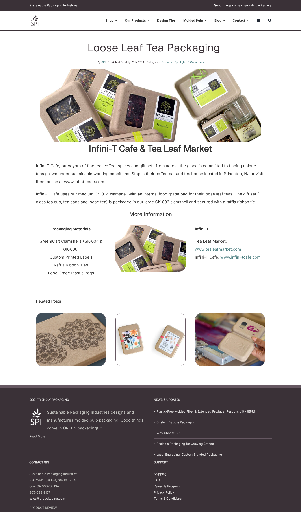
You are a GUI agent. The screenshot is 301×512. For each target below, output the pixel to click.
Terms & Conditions (168, 498)
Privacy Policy (164, 492)
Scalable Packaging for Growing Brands (185, 444)
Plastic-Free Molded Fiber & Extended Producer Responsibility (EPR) (205, 411)
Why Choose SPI (168, 433)
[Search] (270, 20)
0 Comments (196, 62)
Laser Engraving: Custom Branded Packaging (189, 454)
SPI (103, 62)
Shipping (160, 474)
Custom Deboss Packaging (175, 422)
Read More (37, 436)
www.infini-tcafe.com (240, 257)
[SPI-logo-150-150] (34, 17)
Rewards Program (167, 486)
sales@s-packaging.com (47, 498)
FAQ (157, 480)
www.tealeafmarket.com (218, 249)
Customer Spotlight (174, 62)
